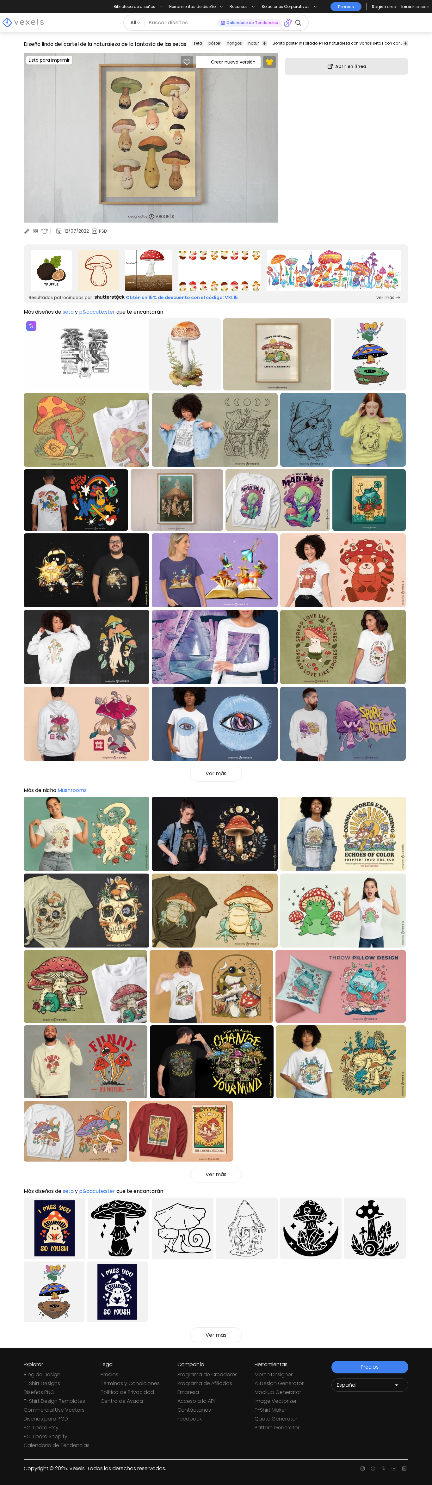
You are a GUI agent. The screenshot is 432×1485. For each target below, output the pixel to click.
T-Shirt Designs (42, 1383)
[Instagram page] (363, 1468)
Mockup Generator (278, 1392)
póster (214, 43)
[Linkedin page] (404, 1468)
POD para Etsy (41, 1427)
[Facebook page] (373, 1468)
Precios (109, 1374)
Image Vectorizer (276, 1401)
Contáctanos (194, 1410)
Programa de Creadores (207, 1374)
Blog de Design (42, 1374)
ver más (385, 297)
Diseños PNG (39, 1392)
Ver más (216, 773)
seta (198, 43)
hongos (234, 43)
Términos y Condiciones (130, 1383)
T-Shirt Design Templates (54, 1401)
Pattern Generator (277, 1427)
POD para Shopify (45, 1436)
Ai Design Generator (279, 1383)
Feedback (189, 1418)
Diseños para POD (46, 1418)
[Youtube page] (394, 1468)
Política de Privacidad (127, 1392)
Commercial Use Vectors (54, 1410)
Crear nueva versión (233, 62)
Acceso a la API (196, 1401)
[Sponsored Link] (51, 270)
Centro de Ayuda (122, 1401)
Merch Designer (274, 1374)
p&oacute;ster (97, 312)
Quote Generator (276, 1418)
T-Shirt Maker (270, 1410)
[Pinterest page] (383, 1468)
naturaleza (258, 43)
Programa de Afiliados (204, 1383)
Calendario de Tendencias (56, 1445)
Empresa (188, 1392)
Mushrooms (72, 790)
